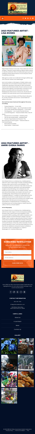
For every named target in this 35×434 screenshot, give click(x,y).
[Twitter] (25, 18)
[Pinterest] (33, 18)
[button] (2, 18)
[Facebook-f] (23, 18)
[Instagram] (30, 18)
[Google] (28, 18)
